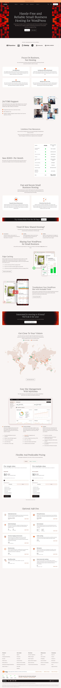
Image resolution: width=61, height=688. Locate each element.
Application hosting (38, 671)
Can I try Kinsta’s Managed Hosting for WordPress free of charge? (16, 644)
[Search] (48, 4)
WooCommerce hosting (21, 662)
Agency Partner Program (32, 660)
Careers (52, 656)
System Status (4, 666)
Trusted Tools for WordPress (33, 664)
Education (18, 658)
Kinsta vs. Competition (45, 662)
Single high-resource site (21, 664)
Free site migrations (31, 654)
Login (51, 4)
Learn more (26, 518)
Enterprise (18, 656)
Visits (23, 484)
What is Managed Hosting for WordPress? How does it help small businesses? (18, 638)
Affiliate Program (31, 656)
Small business (19, 660)
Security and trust (54, 662)
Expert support (30, 658)
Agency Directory (31, 662)
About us (53, 654)
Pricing (3, 654)
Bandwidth (10, 484)
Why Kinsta (53, 660)
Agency (18, 654)
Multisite (18, 668)
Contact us (53, 658)
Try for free (55, 4)
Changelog (42, 658)
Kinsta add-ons (5, 662)
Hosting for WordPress (6, 656)
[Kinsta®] (5, 4)
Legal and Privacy (54, 666)
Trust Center (21, 677)
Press (52, 664)
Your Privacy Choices (32, 677)
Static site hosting (54, 671)
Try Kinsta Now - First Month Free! (29, 1)
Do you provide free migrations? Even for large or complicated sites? (17, 635)
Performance (4, 660)
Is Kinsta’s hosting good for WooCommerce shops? (13, 641)
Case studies (43, 656)
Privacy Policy (25, 677)
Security (3, 658)
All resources (43, 664)
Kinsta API (26, 435)
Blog (41, 654)
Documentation (43, 660)
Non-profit (18, 666)
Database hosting (46, 671)
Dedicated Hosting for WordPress (8, 664)
